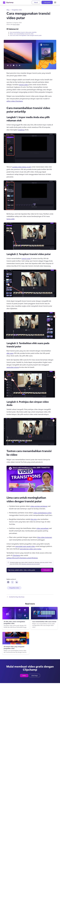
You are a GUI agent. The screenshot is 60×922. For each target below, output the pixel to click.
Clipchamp (16, 555)
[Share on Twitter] (12, 582)
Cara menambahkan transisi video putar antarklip (23, 32)
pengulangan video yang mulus (30, 549)
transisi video (23, 84)
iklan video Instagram (44, 537)
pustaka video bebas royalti (21, 167)
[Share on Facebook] (8, 582)
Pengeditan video (17, 10)
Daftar (24, 675)
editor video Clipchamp (15, 101)
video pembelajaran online (42, 513)
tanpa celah (10, 219)
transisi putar (26, 258)
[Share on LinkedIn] (16, 582)
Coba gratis (47, 2)
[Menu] (55, 2)
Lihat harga (34, 675)
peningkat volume (13, 367)
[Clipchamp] (8, 2)
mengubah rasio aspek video (25, 546)
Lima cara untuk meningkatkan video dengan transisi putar (26, 35)
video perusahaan (42, 528)
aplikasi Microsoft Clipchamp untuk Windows (22, 558)
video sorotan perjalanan (38, 506)
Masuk (36, 2)
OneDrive (21, 130)
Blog (8, 10)
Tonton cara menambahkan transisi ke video (22, 34)
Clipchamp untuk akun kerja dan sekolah (30, 564)
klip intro (34, 519)
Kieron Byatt (16, 24)
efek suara (10, 353)
